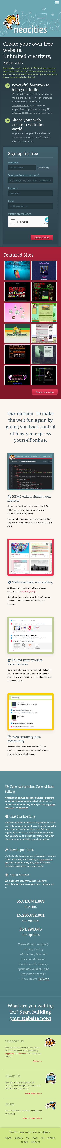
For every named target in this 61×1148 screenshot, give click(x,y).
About (8, 1137)
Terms (24, 1142)
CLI (27, 1137)
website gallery (28, 591)
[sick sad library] (44, 354)
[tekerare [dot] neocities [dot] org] (44, 333)
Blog (35, 1137)
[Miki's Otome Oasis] (44, 270)
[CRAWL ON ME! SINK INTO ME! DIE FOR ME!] (44, 291)
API (42, 1137)
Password (13, 188)
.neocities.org (43, 167)
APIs (36, 862)
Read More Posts (31, 1118)
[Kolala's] (17, 312)
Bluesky (46, 1131)
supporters (9, 1053)
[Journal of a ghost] (44, 375)
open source (25, 1131)
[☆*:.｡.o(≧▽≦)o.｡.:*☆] (17, 354)
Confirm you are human (19, 213)
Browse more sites (45, 391)
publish (12, 880)
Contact (35, 1142)
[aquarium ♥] (17, 270)
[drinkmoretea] (44, 312)
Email (11, 200)
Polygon (43, 979)
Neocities (13, 1131)
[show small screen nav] (57, 2)
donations (23, 807)
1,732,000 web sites (41, 68)
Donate (36, 1061)
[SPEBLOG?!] (17, 333)
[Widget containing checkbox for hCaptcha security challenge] (28, 221)
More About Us (32, 1093)
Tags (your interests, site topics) (23, 175)
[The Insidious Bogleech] (17, 291)
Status (51, 1137)
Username (13, 162)
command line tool (20, 105)
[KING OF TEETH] (17, 375)
